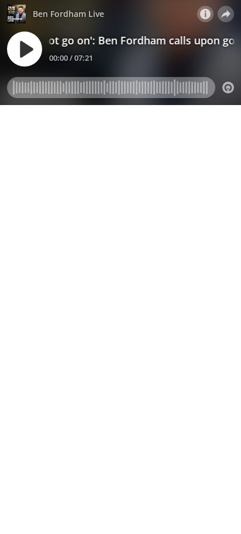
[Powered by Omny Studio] (228, 87)
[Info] (205, 14)
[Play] (24, 49)
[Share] (226, 14)
